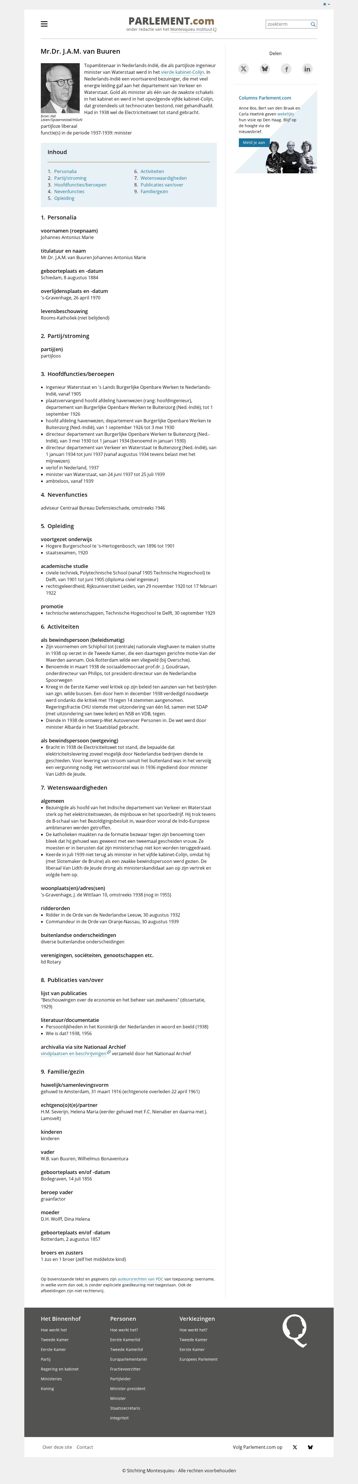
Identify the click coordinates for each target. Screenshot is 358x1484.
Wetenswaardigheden (164, 178)
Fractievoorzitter (125, 1369)
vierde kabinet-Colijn (182, 72)
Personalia (65, 171)
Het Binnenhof (61, 1318)
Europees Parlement (199, 1359)
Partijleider (120, 1378)
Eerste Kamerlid (125, 1339)
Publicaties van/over (162, 185)
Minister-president (127, 1388)
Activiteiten (152, 171)
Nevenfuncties (69, 191)
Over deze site (57, 1447)
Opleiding (64, 198)
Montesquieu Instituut (191, 29)
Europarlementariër (128, 1359)
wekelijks (285, 114)
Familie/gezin (154, 191)
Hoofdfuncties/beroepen (80, 185)
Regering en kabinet (60, 1369)
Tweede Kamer (55, 1339)
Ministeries (51, 1378)
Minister (118, 1398)
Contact (85, 1447)
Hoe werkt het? (124, 1329)
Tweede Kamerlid (126, 1349)
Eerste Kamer (53, 1349)
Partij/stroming (70, 178)
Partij (46, 1359)
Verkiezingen (197, 1318)
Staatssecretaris (125, 1408)
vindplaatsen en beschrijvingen (73, 1053)
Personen (123, 1318)
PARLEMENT (171, 21)
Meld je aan (254, 142)
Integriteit (119, 1418)
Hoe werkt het (54, 1329)
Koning (47, 1388)
